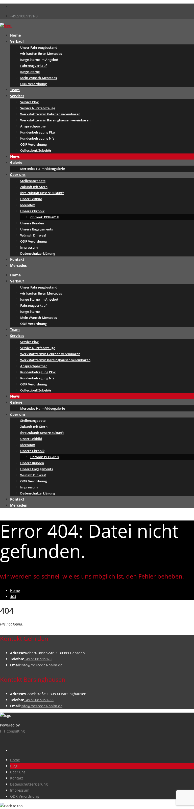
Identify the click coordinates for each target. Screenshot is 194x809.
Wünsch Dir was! (33, 235)
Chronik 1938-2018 (44, 217)
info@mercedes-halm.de (41, 665)
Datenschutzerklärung (37, 253)
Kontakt (17, 259)
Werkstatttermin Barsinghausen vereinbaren (55, 120)
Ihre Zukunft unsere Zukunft (42, 193)
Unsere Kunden (32, 223)
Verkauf (17, 41)
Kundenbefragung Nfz (37, 138)
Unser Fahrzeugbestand (38, 47)
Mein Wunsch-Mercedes (38, 77)
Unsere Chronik (32, 211)
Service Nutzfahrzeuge (37, 108)
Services (17, 95)
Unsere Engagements (36, 229)
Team (15, 89)
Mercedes (18, 265)
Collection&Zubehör (36, 150)
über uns (18, 174)
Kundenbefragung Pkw (38, 132)
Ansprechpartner (33, 126)
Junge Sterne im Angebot (39, 59)
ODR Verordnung (33, 84)
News (15, 156)
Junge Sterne (30, 71)
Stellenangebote (32, 180)
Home (15, 35)
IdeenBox (27, 205)
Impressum (29, 247)
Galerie (16, 162)
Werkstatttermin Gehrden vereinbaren (50, 114)
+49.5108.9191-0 (24, 16)
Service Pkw (29, 102)
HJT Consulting (12, 731)
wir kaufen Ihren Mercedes (41, 53)
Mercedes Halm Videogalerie (42, 168)
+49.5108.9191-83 (39, 699)
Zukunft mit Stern (33, 187)
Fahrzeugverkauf (33, 65)
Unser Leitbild (31, 199)
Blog (13, 766)
